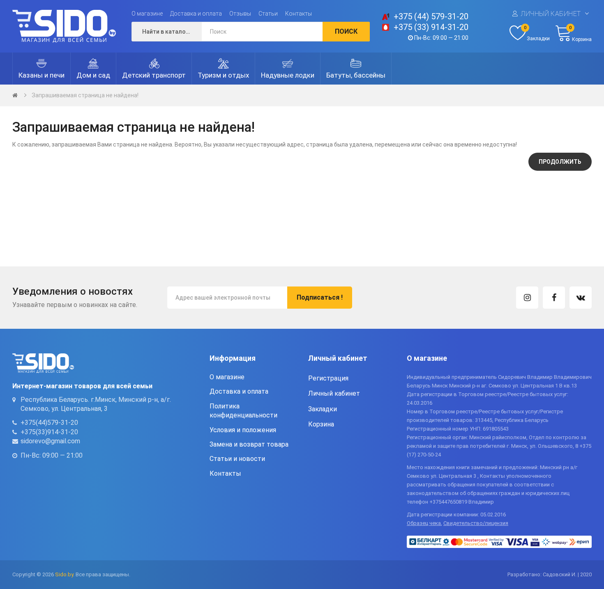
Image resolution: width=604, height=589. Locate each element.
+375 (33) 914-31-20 (431, 27)
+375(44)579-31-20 (49, 422)
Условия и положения (243, 430)
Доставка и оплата (196, 13)
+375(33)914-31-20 (49, 432)
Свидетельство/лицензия (475, 523)
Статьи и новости (237, 459)
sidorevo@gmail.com (50, 441)
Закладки (322, 409)
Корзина (321, 424)
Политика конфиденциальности (243, 410)
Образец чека (424, 523)
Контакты (298, 13)
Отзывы (240, 13)
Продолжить (560, 161)
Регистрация (328, 378)
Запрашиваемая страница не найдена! (85, 95)
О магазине (147, 13)
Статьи (268, 13)
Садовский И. (559, 574)
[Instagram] (527, 297)
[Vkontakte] (580, 297)
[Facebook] (554, 297)
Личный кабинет (551, 14)
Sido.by (64, 574)
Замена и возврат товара (249, 444)
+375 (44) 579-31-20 (431, 16)
